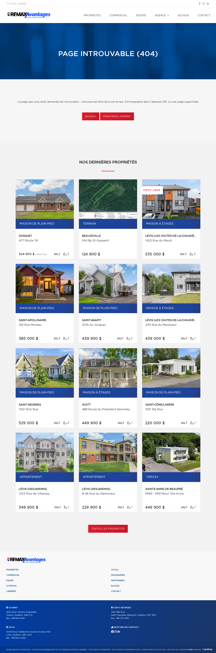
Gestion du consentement (180, 649)
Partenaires (118, 580)
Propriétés (92, 15)
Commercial (118, 15)
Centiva (207, 649)
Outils (114, 570)
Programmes (118, 575)
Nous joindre (18, 4)
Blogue (183, 15)
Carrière (11, 591)
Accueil (90, 116)
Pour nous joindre (117, 116)
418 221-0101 (122, 618)
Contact (204, 15)
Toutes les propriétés (108, 529)
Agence (160, 15)
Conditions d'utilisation (154, 649)
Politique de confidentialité (126, 649)
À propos (11, 586)
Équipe (141, 15)
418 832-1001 (18, 618)
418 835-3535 (18, 638)
